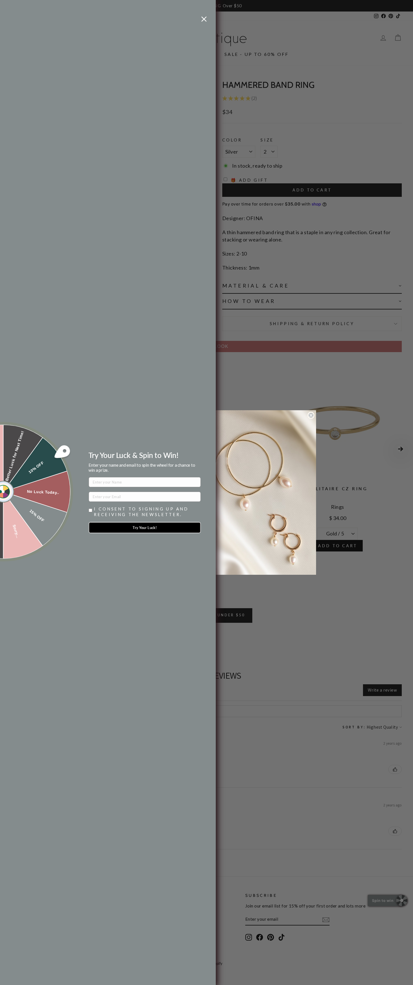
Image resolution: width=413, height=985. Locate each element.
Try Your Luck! (145, 527)
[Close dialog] (311, 415)
